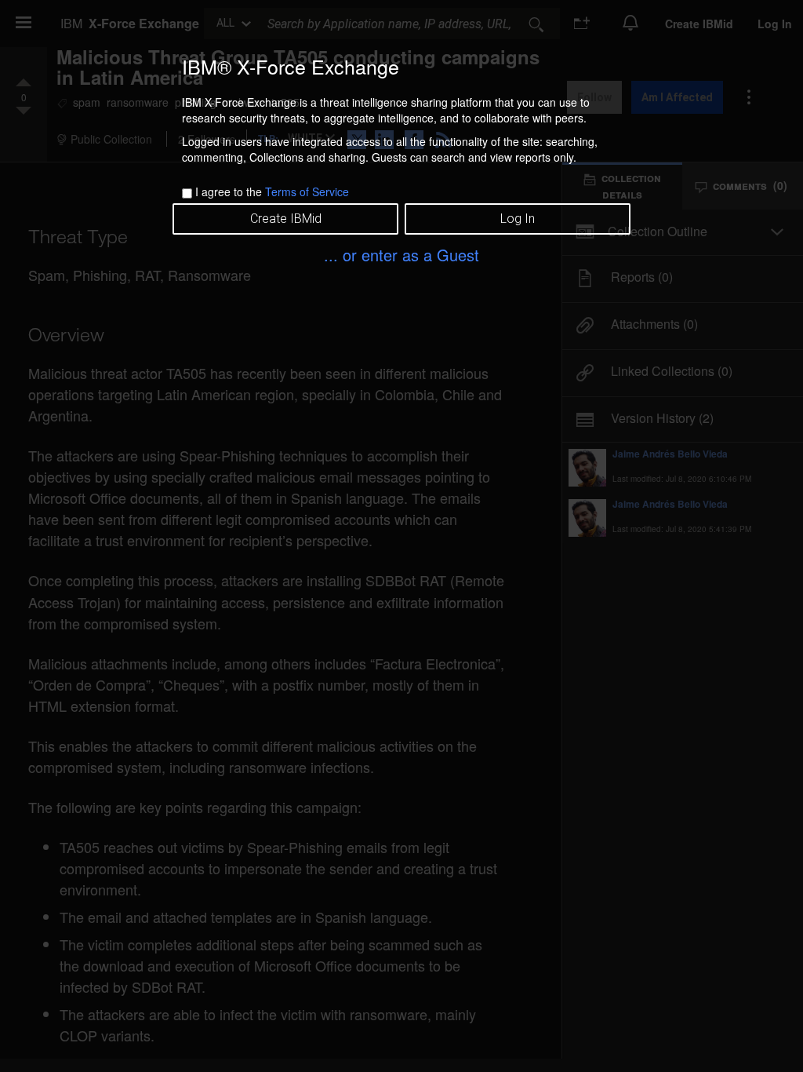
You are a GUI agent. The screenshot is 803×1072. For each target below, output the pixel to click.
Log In (517, 218)
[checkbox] (187, 193)
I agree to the (272, 191)
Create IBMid (286, 218)
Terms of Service (307, 191)
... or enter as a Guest (401, 254)
